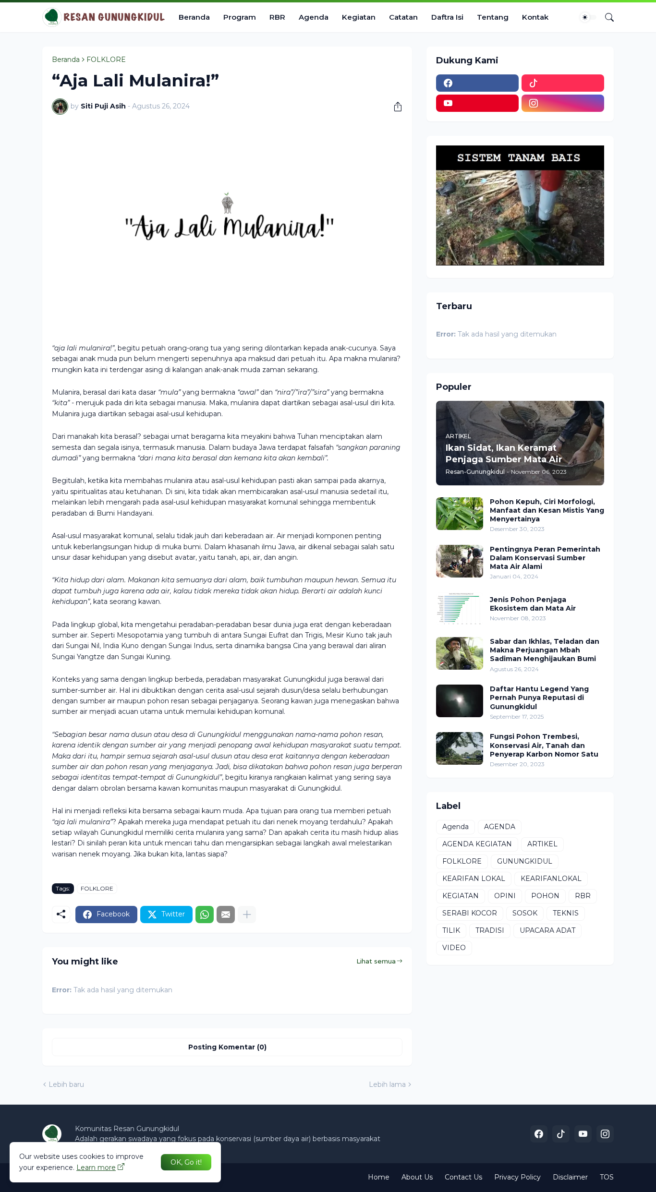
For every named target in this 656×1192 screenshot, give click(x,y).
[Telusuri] (605, 17)
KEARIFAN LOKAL (473, 878)
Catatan (403, 17)
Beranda (194, 17)
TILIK (451, 930)
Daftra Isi (447, 17)
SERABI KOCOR (469, 913)
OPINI (505, 895)
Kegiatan (359, 17)
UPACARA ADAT (547, 930)
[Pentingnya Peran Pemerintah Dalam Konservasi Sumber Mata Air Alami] (459, 561)
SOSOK (524, 913)
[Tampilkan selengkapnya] (247, 914)
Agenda (313, 17)
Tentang (493, 17)
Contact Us (463, 1177)
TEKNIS (566, 913)
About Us (417, 1177)
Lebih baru (66, 1084)
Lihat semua (376, 961)
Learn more (96, 1167)
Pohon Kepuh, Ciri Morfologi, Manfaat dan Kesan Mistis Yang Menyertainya (547, 510)
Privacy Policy (517, 1177)
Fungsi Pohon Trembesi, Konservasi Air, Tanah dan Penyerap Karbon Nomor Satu (544, 745)
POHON (545, 895)
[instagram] (563, 103)
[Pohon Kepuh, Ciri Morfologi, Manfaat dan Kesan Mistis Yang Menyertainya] (459, 513)
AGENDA (499, 826)
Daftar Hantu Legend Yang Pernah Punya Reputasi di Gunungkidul (539, 697)
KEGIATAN (460, 895)
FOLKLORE (106, 59)
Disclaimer (570, 1177)
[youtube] (477, 103)
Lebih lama (387, 1084)
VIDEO (454, 947)
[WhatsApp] (204, 914)
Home (378, 1177)
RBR (277, 17)
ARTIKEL (542, 844)
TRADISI (489, 930)
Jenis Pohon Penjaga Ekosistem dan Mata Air (533, 604)
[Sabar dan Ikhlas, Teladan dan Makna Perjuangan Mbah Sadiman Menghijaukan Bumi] (459, 653)
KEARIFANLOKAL (551, 878)
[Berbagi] (394, 106)
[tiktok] (563, 83)
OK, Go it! (186, 1162)
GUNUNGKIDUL (524, 861)
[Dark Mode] (588, 17)
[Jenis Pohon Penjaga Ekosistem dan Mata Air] (459, 608)
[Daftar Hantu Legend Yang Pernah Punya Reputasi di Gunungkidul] (459, 701)
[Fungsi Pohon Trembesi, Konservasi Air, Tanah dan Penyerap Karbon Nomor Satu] (459, 748)
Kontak (535, 17)
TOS (607, 1177)
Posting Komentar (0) (227, 1047)
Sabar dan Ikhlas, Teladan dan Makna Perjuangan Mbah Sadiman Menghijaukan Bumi (544, 650)
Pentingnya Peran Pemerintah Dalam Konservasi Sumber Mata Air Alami (545, 558)
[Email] (226, 914)
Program (239, 17)
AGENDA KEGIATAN (477, 844)
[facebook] (477, 83)
